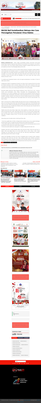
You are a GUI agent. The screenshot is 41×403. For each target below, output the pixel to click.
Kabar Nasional (16, 355)
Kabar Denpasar (16, 344)
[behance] (24, 363)
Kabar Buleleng (16, 342)
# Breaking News (7, 142)
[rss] (22, 363)
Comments (26, 337)
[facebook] (12, 363)
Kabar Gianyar (16, 346)
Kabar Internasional (17, 348)
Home (2, 26)
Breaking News (13, 18)
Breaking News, (11, 35)
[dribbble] (21, 363)
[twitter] (14, 363)
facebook (7, 186)
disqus (20, 186)
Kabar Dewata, (16, 35)
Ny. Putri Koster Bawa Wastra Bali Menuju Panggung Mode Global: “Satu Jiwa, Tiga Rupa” (6, 180)
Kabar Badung (16, 341)
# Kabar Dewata (14, 142)
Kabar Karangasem (17, 351)
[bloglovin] (19, 363)
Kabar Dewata (13, 26)
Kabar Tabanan (24, 355)
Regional (14, 337)
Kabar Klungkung (17, 353)
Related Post (4, 168)
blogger (33, 186)
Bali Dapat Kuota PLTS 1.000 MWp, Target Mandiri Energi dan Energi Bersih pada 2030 (34, 180)
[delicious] (28, 363)
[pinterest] (17, 363)
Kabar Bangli (24, 341)
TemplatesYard (27, 400)
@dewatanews (16, 313)
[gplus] (16, 363)
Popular (20, 337)
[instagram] (26, 363)
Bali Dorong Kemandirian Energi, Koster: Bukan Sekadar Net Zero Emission (20, 180)
